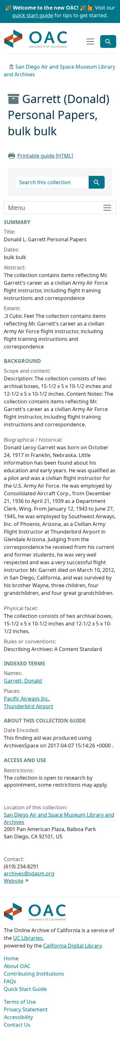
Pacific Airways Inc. (27, 698)
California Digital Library (72, 945)
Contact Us (17, 1024)
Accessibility (18, 1017)
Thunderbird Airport (28, 706)
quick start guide (32, 15)
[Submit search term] (97, 182)
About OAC (17, 966)
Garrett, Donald (23, 680)
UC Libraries (28, 937)
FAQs (10, 981)
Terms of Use (20, 1001)
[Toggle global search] (108, 41)
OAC (36, 39)
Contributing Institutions (34, 973)
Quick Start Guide (25, 989)
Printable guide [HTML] (45, 155)
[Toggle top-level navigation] (90, 41)
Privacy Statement (26, 1009)
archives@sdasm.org (29, 873)
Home (11, 958)
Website (13, 880)
